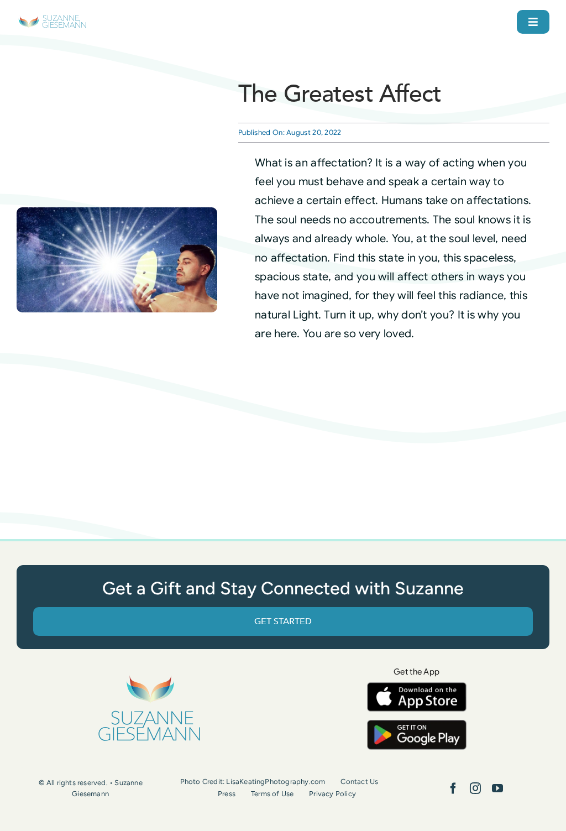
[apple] (417, 687)
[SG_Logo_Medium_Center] (149, 676)
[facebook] (453, 788)
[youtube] (497, 788)
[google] (417, 725)
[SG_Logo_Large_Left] (52, 19)
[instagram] (475, 788)
